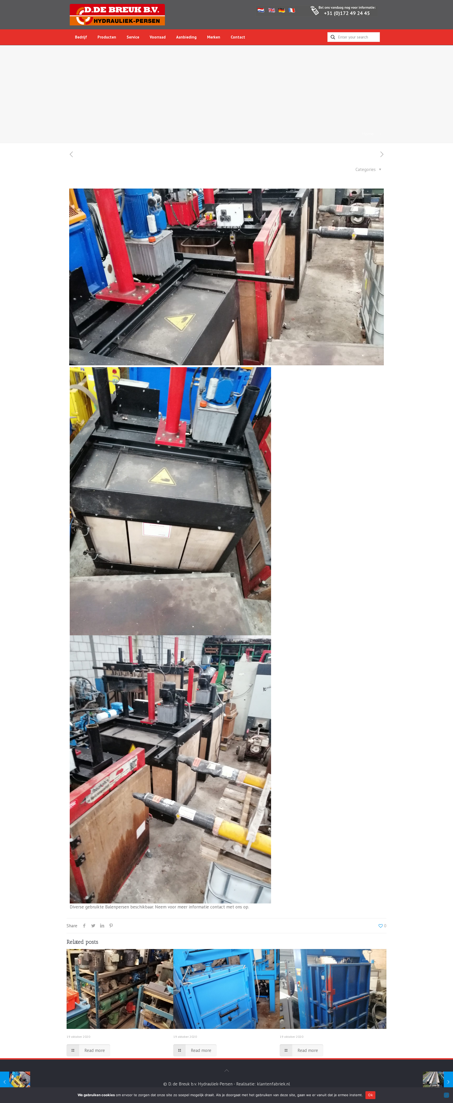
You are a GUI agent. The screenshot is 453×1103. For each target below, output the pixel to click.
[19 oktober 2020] (15, 1082)
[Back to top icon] (226, 1070)
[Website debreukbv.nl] (117, 14)
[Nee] (446, 1095)
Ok (370, 1095)
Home (368, 134)
